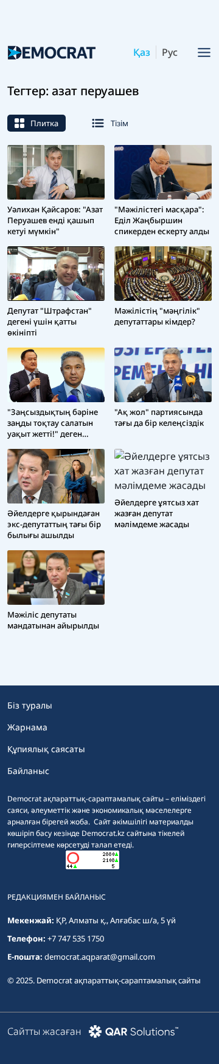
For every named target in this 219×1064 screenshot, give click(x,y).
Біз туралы (29, 705)
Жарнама (27, 727)
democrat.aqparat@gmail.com (99, 956)
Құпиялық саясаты (46, 749)
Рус (170, 52)
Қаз (141, 52)
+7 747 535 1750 (75, 938)
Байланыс (28, 770)
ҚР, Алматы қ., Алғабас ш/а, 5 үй (116, 920)
